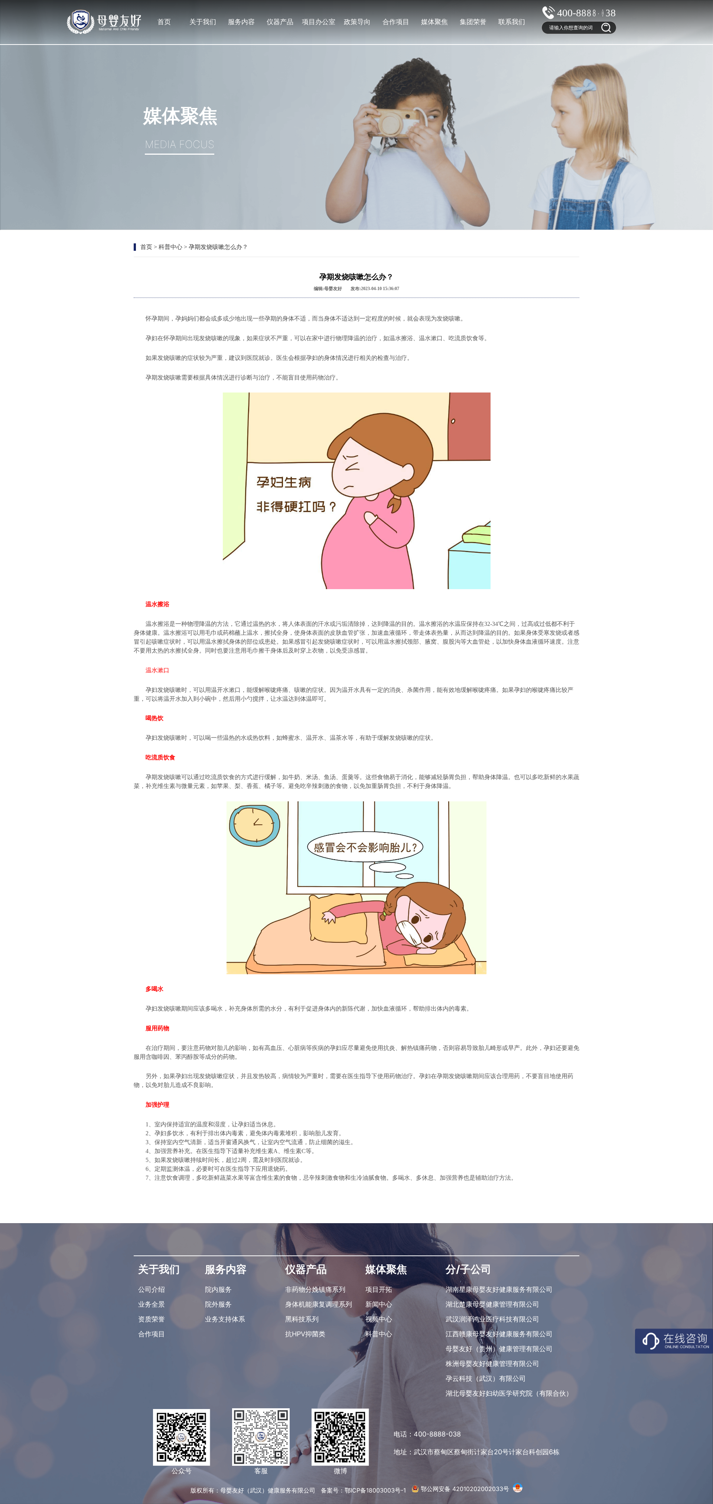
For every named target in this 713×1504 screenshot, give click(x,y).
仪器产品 (280, 22)
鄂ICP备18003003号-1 (376, 1490)
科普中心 (170, 247)
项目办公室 (318, 22)
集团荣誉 (473, 22)
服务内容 (241, 22)
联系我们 (511, 22)
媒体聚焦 (434, 22)
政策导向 (357, 22)
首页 (164, 22)
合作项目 (395, 22)
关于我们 (202, 22)
